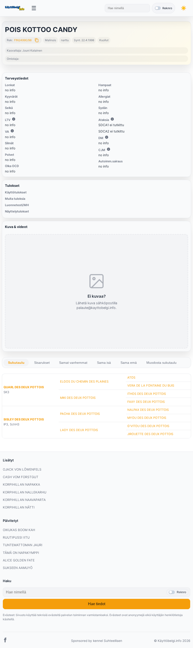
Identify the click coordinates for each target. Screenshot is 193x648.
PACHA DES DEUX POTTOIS (80, 414)
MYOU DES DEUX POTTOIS (146, 418)
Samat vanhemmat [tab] (73, 362)
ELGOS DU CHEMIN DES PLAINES (84, 381)
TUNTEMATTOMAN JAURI (22, 545)
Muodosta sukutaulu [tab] (161, 362)
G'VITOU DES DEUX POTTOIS (148, 426)
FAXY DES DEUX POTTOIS (146, 402)
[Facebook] (5, 641)
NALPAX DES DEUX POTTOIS (148, 410)
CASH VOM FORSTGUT (20, 477)
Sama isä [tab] (104, 362)
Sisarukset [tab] (42, 362)
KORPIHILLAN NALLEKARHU (24, 492)
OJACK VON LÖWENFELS (22, 469)
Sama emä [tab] (129, 362)
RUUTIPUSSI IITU (16, 537)
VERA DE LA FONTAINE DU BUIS (150, 385)
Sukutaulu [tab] (16, 362)
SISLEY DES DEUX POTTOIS (24, 419)
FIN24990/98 (23, 40)
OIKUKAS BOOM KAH (19, 530)
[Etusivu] (15, 8)
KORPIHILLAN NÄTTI (19, 507)
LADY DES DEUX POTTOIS (79, 430)
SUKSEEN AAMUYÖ (17, 568)
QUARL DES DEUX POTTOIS (24, 387)
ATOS (131, 377)
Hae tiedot (96, 604)
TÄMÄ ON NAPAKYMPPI (21, 553)
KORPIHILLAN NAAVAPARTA (24, 500)
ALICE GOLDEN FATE (19, 560)
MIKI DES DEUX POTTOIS (78, 398)
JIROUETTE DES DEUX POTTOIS (150, 434)
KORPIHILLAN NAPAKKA (21, 484)
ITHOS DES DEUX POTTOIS (146, 394)
